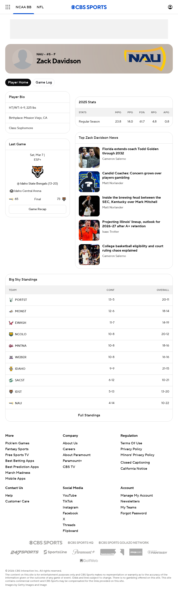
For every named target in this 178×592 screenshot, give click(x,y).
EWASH (20, 323)
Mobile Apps (15, 478)
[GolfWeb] (89, 561)
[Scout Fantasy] (158, 552)
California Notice (133, 468)
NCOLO (20, 334)
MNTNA (20, 346)
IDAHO (20, 369)
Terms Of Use (131, 443)
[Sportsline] (55, 551)
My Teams (128, 507)
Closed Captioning (135, 462)
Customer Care (17, 501)
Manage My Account (136, 495)
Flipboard (70, 531)
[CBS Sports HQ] (80, 542)
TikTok (68, 501)
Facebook (70, 513)
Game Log (44, 82)
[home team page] (37, 172)
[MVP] (135, 550)
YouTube (70, 495)
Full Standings (89, 415)
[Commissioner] (112, 550)
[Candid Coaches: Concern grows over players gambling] (89, 181)
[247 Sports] (24, 551)
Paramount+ (72, 461)
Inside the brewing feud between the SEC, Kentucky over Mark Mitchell (131, 199)
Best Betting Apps (19, 461)
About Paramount (77, 455)
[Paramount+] (83, 551)
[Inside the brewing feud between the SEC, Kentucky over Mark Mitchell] (89, 206)
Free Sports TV (17, 455)
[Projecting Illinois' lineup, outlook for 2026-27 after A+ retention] (89, 230)
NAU (18, 403)
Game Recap (37, 209)
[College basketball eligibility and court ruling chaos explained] (89, 254)
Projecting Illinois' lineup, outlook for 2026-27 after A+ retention (131, 224)
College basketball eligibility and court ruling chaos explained (132, 248)
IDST (18, 392)
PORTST (21, 300)
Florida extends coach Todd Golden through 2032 (130, 151)
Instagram (70, 507)
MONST (20, 311)
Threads (69, 525)
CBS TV (69, 467)
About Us (70, 443)
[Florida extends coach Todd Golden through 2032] (89, 157)
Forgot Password (133, 513)
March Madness (17, 473)
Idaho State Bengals (33, 184)
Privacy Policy (131, 449)
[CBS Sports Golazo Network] (124, 542)
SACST (20, 380)
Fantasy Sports (16, 449)
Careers (69, 449)
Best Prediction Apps (22, 467)
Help (9, 495)
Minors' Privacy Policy (137, 455)
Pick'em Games (17, 443)
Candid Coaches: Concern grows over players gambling (132, 175)
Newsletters (130, 501)
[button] (8, 7)
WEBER (20, 357)
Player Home (18, 82)
